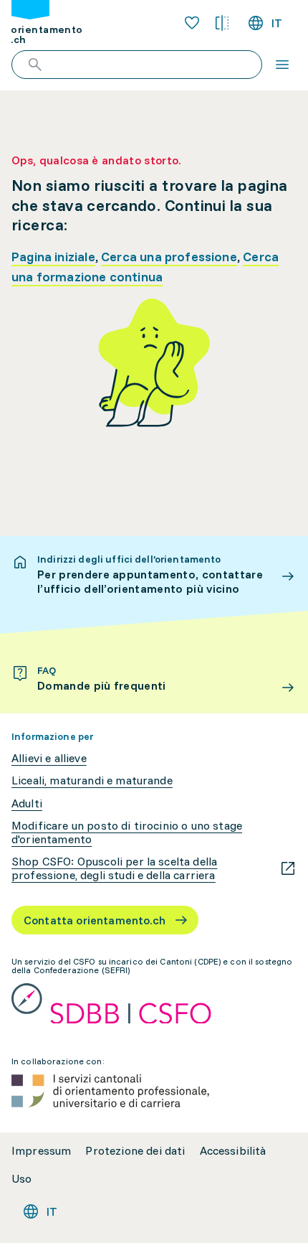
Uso (21, 1179)
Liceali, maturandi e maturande (92, 780)
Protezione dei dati (135, 1151)
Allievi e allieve (49, 758)
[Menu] (282, 64)
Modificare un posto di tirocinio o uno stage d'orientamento (126, 832)
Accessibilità (233, 1151)
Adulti (26, 803)
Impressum (41, 1151)
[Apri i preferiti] (192, 23)
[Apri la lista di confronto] (222, 23)
